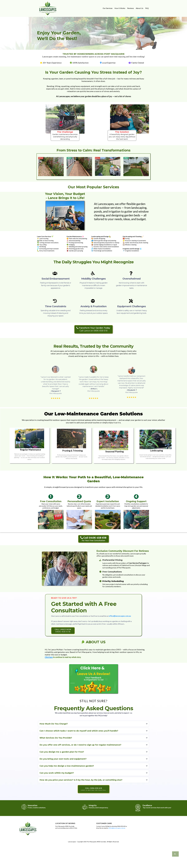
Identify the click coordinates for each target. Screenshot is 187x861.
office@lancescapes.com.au (116, 828)
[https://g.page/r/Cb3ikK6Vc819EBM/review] (93, 678)
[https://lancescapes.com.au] (175, 854)
